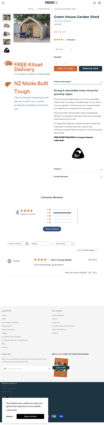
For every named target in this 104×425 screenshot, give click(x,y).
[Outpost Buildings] (52, 3)
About (4, 315)
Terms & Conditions (8, 389)
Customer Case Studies (11, 337)
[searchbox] (15, 244)
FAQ (3, 319)
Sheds (54, 319)
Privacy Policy (6, 391)
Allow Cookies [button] (30, 416)
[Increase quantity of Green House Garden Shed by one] (65, 63)
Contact (5, 347)
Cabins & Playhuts (59, 330)
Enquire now (90, 69)
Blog (3, 344)
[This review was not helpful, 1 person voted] (94, 272)
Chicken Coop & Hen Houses (63, 326)
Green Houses (44, 9)
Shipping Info (7, 326)
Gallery (4, 333)
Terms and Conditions (10, 322)
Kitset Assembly (8, 330)
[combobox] (41, 244)
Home (30, 9)
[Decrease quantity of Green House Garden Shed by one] (56, 63)
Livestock (56, 322)
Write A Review (52, 229)
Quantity (57, 57)
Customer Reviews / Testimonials (15, 340)
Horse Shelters (58, 315)
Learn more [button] (11, 410)
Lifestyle (55, 333)
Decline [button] (9, 416)
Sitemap (4, 386)
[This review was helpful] (90, 272)
